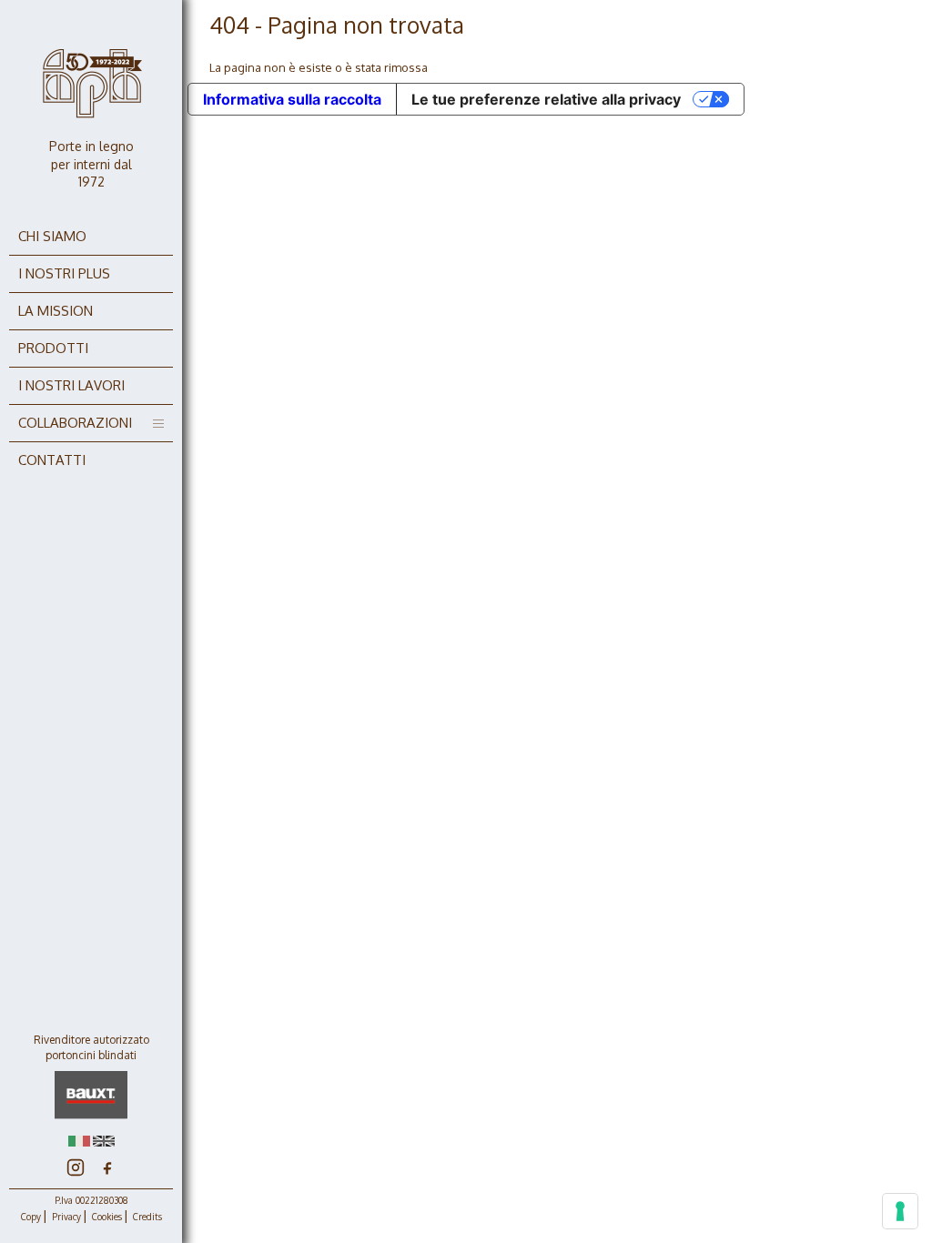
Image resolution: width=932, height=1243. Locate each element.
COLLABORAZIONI (75, 422)
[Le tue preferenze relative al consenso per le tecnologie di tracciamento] (900, 1211)
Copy (31, 1216)
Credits (147, 1216)
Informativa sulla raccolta (292, 99)
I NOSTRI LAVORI (71, 385)
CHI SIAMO (52, 236)
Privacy (66, 1216)
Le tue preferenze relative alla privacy (546, 99)
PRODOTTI (53, 348)
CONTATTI (52, 460)
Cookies (107, 1216)
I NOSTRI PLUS (64, 273)
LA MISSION (55, 310)
